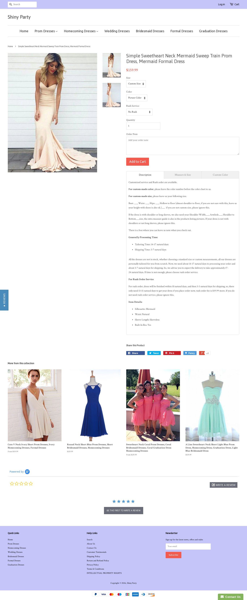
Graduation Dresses (213, 31)
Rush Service (132, 106)
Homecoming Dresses (80, 31)
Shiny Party (19, 17)
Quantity (130, 120)
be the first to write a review (123, 510)
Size (128, 77)
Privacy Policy (93, 564)
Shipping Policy (93, 556)
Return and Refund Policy (98, 560)
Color (129, 91)
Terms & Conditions (95, 569)
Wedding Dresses (117, 31)
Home (24, 31)
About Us (91, 543)
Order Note (132, 134)
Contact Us (91, 548)
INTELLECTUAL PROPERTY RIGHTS (104, 573)
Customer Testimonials (96, 552)
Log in (221, 4)
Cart (237, 4)
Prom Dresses (45, 31)
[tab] (145, 175)
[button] (223, 485)
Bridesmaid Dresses (150, 31)
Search (89, 539)
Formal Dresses (181, 31)
